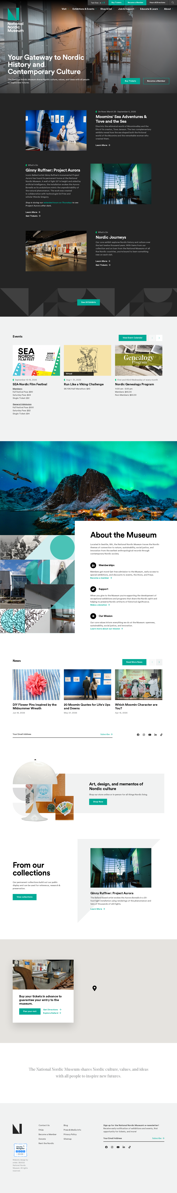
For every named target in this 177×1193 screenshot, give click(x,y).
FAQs (41, 1130)
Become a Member (135, 2)
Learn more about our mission (105, 629)
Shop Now (98, 802)
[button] (95, 988)
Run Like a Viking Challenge (84, 384)
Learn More (101, 145)
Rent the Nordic (46, 1143)
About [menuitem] (167, 9)
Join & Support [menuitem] (126, 9)
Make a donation (98, 605)
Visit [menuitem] (64, 9)
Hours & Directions (157, 2)
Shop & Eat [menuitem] (106, 9)
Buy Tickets (116, 2)
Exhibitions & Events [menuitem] (83, 9)
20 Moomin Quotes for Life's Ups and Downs (87, 706)
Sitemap (68, 1139)
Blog (66, 1125)
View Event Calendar (132, 338)
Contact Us (44, 1125)
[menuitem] (50, 1126)
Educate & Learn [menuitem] (149, 9)
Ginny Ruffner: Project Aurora (111, 893)
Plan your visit (30, 1011)
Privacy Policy (70, 1134)
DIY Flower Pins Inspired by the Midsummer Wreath (34, 706)
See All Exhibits (88, 302)
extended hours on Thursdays (58, 203)
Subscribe (105, 734)
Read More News (134, 662)
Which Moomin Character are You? (136, 706)
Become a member (99, 578)
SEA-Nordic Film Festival (30, 384)
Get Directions (52, 1010)
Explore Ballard (50, 1013)
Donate (42, 1139)
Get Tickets (33, 216)
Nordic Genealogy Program (134, 384)
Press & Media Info (72, 1130)
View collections (25, 897)
